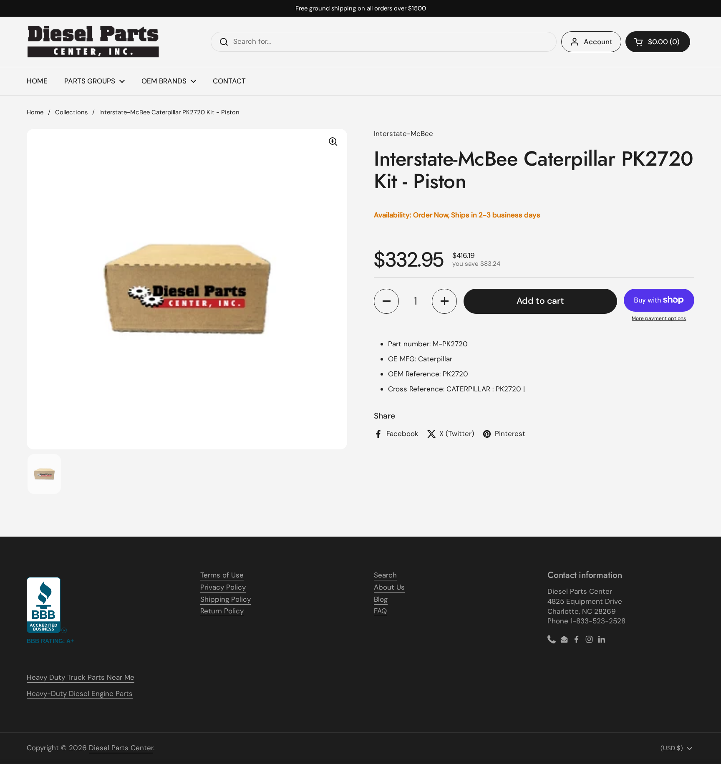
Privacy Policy (223, 587)
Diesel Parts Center (121, 747)
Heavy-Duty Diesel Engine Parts (80, 693)
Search (385, 575)
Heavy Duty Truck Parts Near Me (80, 677)
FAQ (380, 610)
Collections (71, 112)
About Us (389, 587)
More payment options (659, 318)
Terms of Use (222, 575)
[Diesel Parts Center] (93, 41)
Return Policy (222, 610)
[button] (657, 41)
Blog (381, 599)
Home (35, 112)
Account (598, 41)
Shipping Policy (225, 599)
